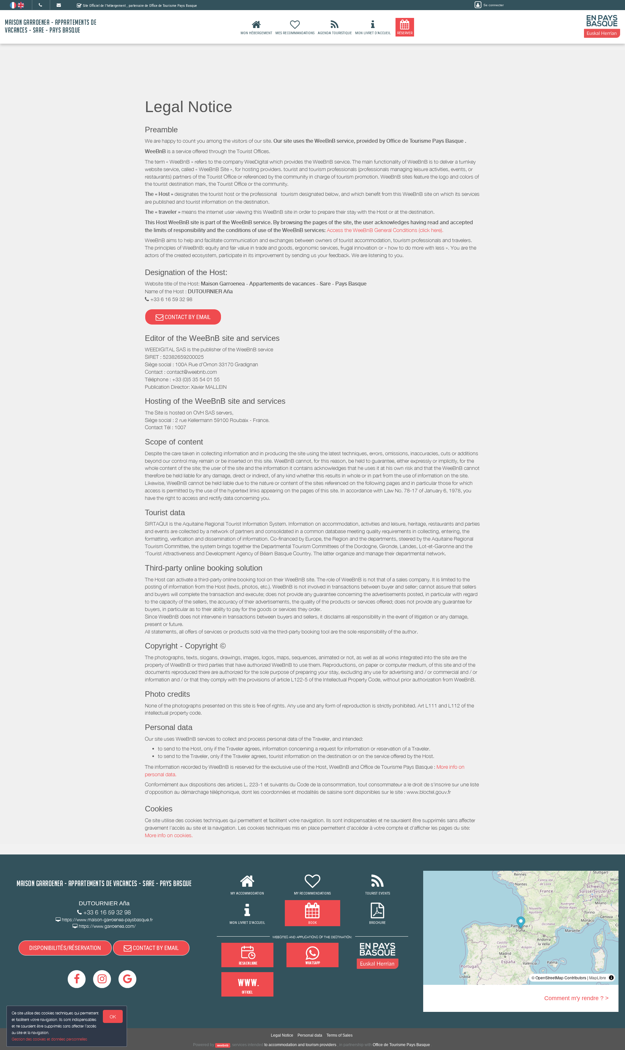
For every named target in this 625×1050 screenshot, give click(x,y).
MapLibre (597, 977)
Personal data (310, 1035)
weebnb (223, 1045)
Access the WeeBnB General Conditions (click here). (385, 230)
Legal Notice (282, 1035)
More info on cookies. (169, 835)
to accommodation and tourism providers (300, 1045)
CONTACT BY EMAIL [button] (187, 317)
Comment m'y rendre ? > (576, 998)
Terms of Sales (339, 1035)
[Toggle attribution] (611, 978)
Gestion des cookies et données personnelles (49, 1039)
